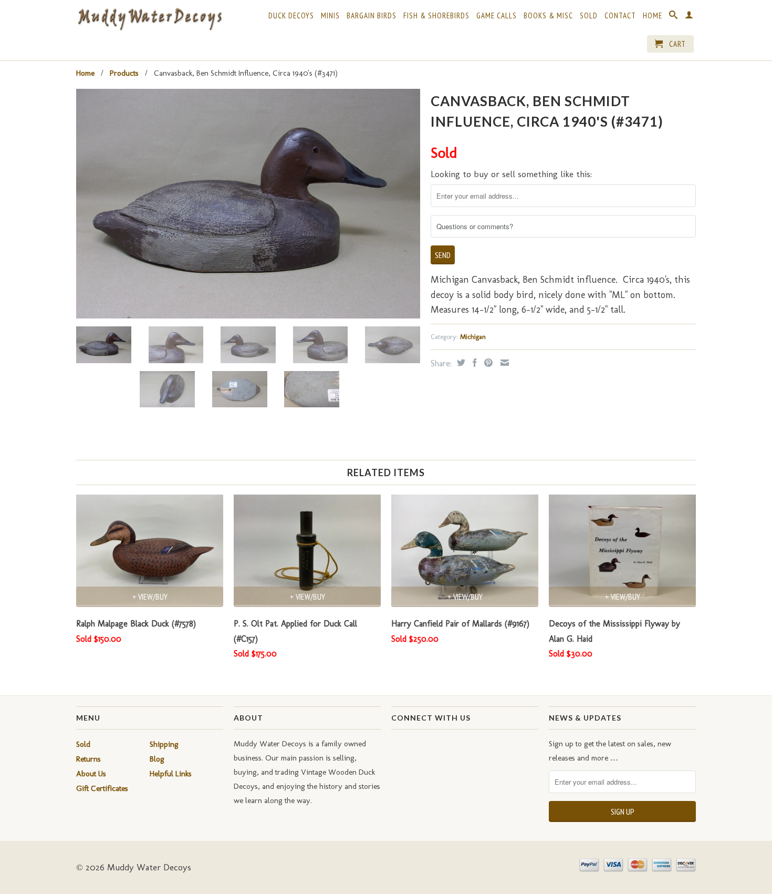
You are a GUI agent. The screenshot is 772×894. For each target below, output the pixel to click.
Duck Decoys (291, 15)
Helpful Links (171, 773)
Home (652, 15)
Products (124, 73)
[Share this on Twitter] (459, 362)
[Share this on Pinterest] (487, 362)
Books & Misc (548, 15)
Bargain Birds (372, 15)
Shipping (164, 744)
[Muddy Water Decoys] (149, 20)
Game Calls (496, 15)
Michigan (473, 337)
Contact (620, 15)
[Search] (673, 17)
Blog (157, 759)
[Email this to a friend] (503, 362)
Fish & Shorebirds (436, 15)
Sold (589, 15)
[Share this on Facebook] (473, 362)
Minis (330, 15)
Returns (88, 759)
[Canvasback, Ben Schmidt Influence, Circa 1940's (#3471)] (248, 203)
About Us (91, 773)
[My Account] (689, 17)
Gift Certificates (102, 788)
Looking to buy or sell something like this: (511, 174)
